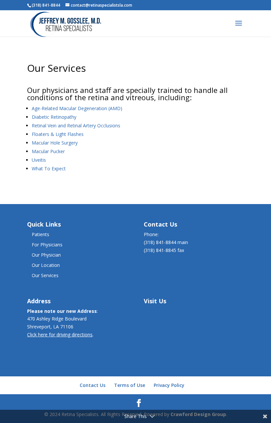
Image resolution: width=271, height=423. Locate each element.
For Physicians (47, 244)
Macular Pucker (48, 151)
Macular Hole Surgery (55, 143)
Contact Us (92, 385)
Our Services (45, 275)
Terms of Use (129, 385)
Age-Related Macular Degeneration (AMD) (77, 108)
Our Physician (46, 255)
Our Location (46, 265)
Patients (40, 234)
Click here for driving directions (60, 334)
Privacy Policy (169, 385)
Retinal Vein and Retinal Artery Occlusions (76, 125)
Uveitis (39, 160)
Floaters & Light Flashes (58, 134)
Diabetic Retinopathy (54, 117)
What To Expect (49, 168)
